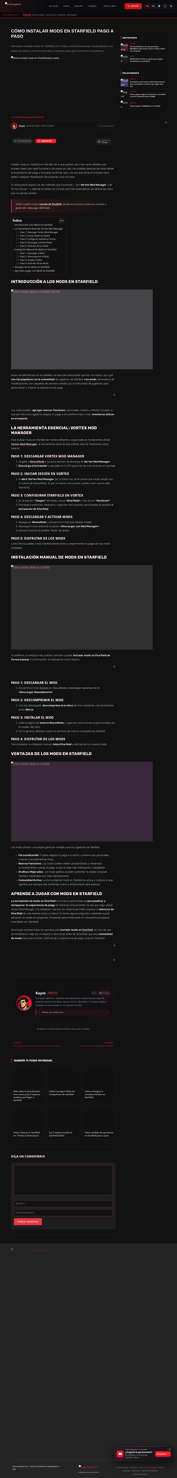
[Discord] (147, 1352)
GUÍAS (66, 6)
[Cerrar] (169, 1449)
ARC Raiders (72, 15)
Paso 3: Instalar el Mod (31, 260)
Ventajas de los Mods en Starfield (32, 267)
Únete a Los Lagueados (148, 1467)
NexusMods (37, 461)
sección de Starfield (50, 204)
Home (14, 117)
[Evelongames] (21, 6)
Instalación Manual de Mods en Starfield (35, 249)
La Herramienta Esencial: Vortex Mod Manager (39, 228)
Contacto (133, 1467)
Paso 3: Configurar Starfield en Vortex (38, 239)
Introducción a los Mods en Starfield (33, 224)
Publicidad (126, 1471)
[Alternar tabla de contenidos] (60, 220)
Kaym (41, 993)
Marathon (62, 15)
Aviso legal (136, 1471)
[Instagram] (158, 1352)
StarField (39, 117)
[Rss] (164, 1352)
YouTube (105, 993)
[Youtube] (136, 1352)
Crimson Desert (38, 15)
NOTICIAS (53, 6)
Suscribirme (161, 1454)
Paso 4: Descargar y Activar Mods (36, 242)
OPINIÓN (92, 6)
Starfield (87, 929)
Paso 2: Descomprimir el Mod (34, 256)
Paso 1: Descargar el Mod (32, 253)
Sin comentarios (107, 126)
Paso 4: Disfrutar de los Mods (34, 263)
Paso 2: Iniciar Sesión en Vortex (35, 235)
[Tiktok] (142, 1352)
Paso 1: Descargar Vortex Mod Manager (39, 232)
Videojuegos (26, 117)
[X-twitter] (153, 1352)
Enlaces (161, 1467)
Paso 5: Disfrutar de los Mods (34, 246)
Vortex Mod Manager (24, 444)
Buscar (135, 6)
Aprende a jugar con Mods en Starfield (35, 270)
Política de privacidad (149, 1471)
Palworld (27, 15)
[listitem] (147, 6)
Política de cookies (140, 1474)
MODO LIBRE (109, 6)
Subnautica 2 (51, 15)
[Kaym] (14, 126)
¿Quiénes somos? (122, 1467)
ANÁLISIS (79, 6)
